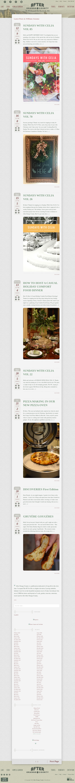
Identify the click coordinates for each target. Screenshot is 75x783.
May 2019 (16, 644)
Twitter (16, 2)
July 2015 (16, 682)
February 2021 (17, 632)
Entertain (70, 6)
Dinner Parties (17, 282)
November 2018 (17, 650)
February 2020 (40, 636)
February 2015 (40, 686)
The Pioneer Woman (37, 730)
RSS (17, 615)
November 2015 (17, 679)
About (57, 1)
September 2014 (17, 691)
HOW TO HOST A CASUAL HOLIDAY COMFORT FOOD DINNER (40, 286)
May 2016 (16, 674)
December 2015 (40, 677)
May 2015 (16, 684)
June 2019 (39, 643)
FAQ (61, 1)
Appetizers (17, 515)
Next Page (54, 761)
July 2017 (16, 662)
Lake (2, 6)
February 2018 (40, 655)
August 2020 (39, 632)
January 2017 (17, 667)
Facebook (5, 2)
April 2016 (39, 674)
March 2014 (16, 696)
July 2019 (16, 643)
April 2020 (39, 634)
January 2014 (17, 698)
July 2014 (16, 692)
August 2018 (39, 651)
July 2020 (16, 634)
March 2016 (16, 675)
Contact (64, 1)
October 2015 (39, 679)
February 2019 (40, 646)
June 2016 (39, 672)
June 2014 (39, 692)
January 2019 (17, 648)
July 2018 (16, 653)
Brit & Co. (37, 709)
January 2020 (17, 638)
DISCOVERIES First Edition (40, 489)
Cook (8, 6)
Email (15, 615)
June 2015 (39, 682)
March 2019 (16, 646)
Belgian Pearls (37, 708)
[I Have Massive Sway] (35, 743)
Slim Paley (37, 723)
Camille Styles (37, 711)
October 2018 (39, 650)
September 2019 (17, 641)
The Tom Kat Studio (37, 732)
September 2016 (17, 670)
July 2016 (16, 672)
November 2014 (17, 689)
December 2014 (40, 687)
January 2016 (17, 677)
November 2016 (17, 668)
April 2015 (39, 684)
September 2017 (17, 660)
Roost (37, 721)
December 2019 (40, 638)
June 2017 (39, 662)
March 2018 (16, 655)
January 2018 (17, 656)
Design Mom (36, 713)
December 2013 (40, 698)
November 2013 (17, 699)
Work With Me (71, 1)
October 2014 (39, 689)
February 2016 (40, 675)
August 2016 (39, 670)
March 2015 (16, 686)
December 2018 (40, 648)
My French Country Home (36, 720)
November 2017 (17, 658)
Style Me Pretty (37, 727)
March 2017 (16, 665)
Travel (53, 6)
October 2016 (39, 668)
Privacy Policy (71, 774)
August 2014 (39, 691)
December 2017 (40, 656)
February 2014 (40, 696)
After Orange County (37, 7)
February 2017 (40, 665)
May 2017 (16, 663)
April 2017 (39, 663)
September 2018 (17, 651)
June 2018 (39, 653)
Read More (56, 104)
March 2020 (16, 636)
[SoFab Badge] (35, 740)
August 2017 (39, 660)
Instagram (21, 2)
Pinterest (10, 2)
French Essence (37, 715)
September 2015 (17, 680)
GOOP (36, 716)
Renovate (61, 6)
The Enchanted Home (36, 728)
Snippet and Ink (37, 725)
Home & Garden (17, 6)
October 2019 (39, 639)
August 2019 (39, 641)
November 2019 (17, 639)
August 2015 (39, 680)
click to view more (37, 733)
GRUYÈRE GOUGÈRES (38, 516)
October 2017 (39, 658)
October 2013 (39, 699)
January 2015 (17, 687)
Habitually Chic (36, 718)
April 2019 (39, 644)
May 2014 (16, 694)
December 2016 (40, 667)
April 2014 (39, 694)
